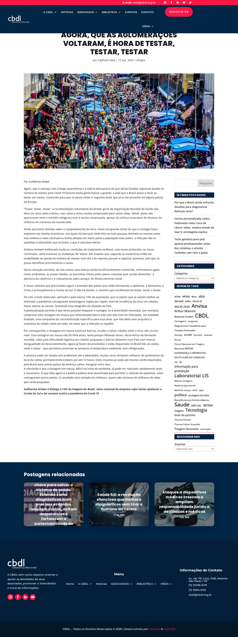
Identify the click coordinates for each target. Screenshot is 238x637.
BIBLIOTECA (109, 12)
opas (201, 390)
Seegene (179, 410)
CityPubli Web (106, 60)
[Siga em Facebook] (171, 2)
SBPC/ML (196, 405)
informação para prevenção (186, 368)
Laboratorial (187, 375)
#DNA (177, 296)
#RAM (186, 296)
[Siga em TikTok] (190, 2)
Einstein (198, 335)
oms (194, 390)
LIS (205, 375)
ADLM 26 (197, 301)
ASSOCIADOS (85, 12)
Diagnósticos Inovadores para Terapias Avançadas (190, 328)
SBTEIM (208, 405)
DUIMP (188, 335)
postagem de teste (198, 395)
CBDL (202, 315)
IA (180, 362)
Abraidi (179, 301)
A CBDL (48, 12)
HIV (176, 362)
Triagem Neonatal (186, 429)
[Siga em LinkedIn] (177, 2)
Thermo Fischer (182, 419)
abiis (201, 296)
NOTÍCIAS (67, 12)
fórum (177, 339)
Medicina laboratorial (184, 385)
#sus (194, 296)
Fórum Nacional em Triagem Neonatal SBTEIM (189, 346)
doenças (178, 335)
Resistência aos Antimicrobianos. (192, 400)
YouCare (154, 629)
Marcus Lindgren (183, 380)
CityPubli (170, 629)
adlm (188, 301)
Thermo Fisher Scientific (187, 424)
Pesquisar (206, 183)
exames (208, 335)
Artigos (140, 60)
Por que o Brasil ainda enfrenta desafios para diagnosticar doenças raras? (194, 207)
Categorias (181, 273)
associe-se (179, 11)
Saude (181, 404)
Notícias (101, 584)
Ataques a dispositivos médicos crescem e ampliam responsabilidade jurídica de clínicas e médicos (184, 502)
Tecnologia (196, 410)
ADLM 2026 (182, 306)
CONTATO (147, 12)
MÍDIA (146, 26)
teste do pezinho (184, 415)
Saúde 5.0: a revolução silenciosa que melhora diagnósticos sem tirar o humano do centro (118, 502)
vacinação (205, 429)
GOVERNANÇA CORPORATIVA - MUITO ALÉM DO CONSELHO (190, 355)
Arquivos (179, 444)
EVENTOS (131, 12)
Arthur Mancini (185, 311)
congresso (193, 321)
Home (70, 584)
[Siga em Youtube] (184, 2)
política (180, 395)
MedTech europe (182, 390)
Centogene (180, 321)
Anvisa (199, 306)
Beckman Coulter (183, 316)
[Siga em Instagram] (165, 2)
